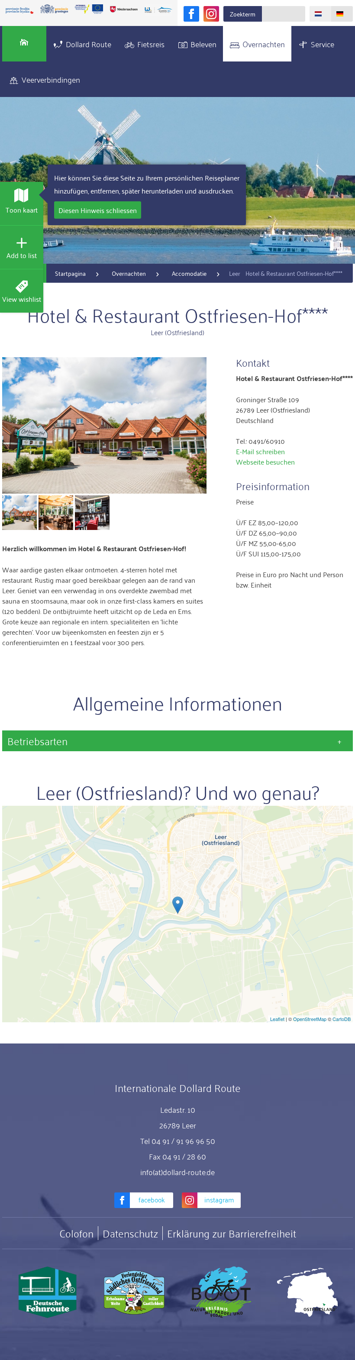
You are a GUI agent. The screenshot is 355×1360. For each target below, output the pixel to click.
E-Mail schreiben (260, 451)
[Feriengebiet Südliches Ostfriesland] (134, 1292)
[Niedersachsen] (123, 9)
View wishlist (21, 299)
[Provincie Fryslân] (19, 10)
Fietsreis (151, 44)
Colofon (76, 1233)
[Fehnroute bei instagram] (211, 14)
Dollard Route (88, 44)
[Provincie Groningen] (54, 9)
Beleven (203, 44)
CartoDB (341, 1018)
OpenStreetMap (309, 1018)
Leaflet (277, 1018)
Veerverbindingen (51, 79)
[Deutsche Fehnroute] (47, 1292)
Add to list (21, 255)
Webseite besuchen (265, 461)
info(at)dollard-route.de (177, 1172)
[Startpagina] (24, 43)
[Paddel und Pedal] (221, 1292)
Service (322, 44)
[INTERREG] (88, 9)
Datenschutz (130, 1233)
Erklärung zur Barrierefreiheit (231, 1233)
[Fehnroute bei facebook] (191, 14)
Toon (22, 210)
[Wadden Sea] (158, 10)
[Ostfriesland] (307, 1292)
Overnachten (263, 44)
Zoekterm (242, 13)
